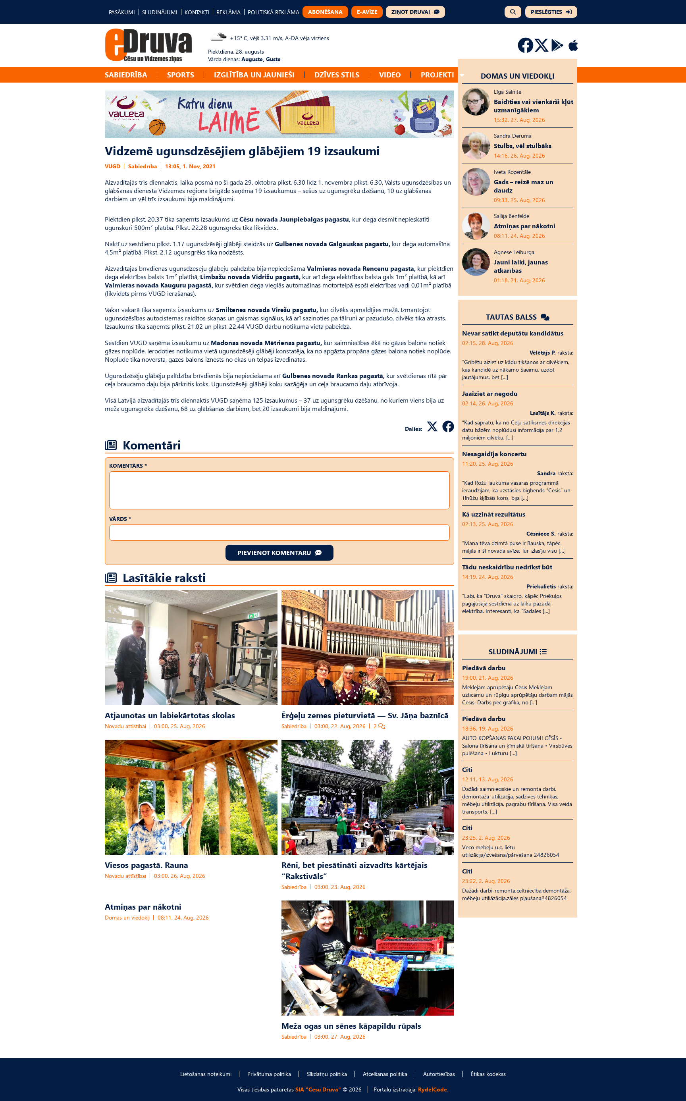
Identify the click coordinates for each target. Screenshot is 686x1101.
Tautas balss (512, 317)
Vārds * (120, 519)
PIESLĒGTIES (546, 11)
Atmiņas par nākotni (143, 906)
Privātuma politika (269, 1074)
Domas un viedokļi (127, 917)
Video (390, 74)
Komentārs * (128, 465)
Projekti (437, 74)
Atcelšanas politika (385, 1074)
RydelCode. (433, 1089)
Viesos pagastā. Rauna (146, 864)
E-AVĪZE (367, 11)
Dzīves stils (336, 74)
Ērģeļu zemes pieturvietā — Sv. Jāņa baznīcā (365, 714)
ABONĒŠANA (325, 11)
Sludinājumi (513, 651)
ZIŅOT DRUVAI (410, 11)
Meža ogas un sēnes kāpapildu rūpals (351, 1025)
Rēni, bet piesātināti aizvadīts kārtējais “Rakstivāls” (354, 870)
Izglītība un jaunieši (254, 74)
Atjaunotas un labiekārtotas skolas (170, 714)
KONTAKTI (197, 12)
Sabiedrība (126, 74)
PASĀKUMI (122, 12)
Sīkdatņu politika (327, 1074)
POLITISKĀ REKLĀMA (273, 12)
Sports (180, 74)
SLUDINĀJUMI (159, 12)
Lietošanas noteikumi (205, 1074)
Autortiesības (439, 1074)
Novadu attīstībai (125, 726)
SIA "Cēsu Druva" (318, 1089)
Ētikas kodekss (488, 1074)
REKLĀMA (228, 12)
